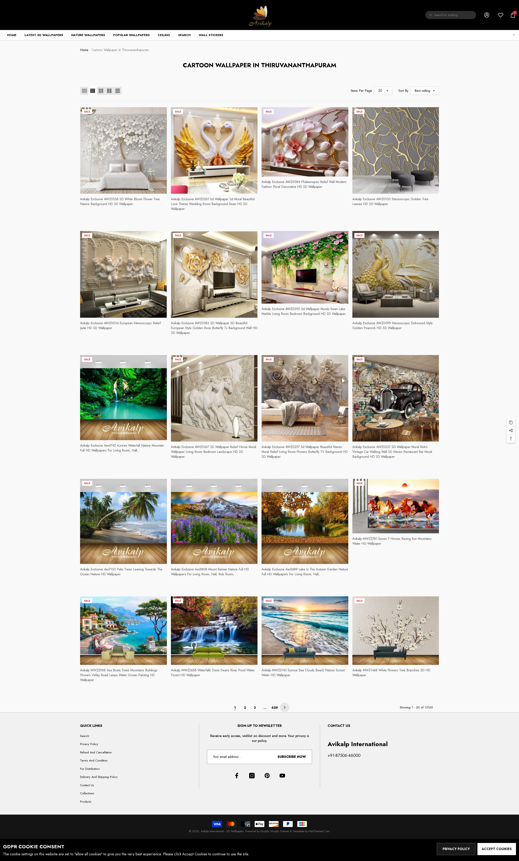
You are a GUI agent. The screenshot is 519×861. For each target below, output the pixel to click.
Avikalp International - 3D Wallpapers (222, 831)
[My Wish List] (501, 15)
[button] (513, 15)
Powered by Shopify (257, 831)
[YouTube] (282, 775)
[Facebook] (236, 775)
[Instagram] (252, 775)
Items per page (361, 90)
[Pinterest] (267, 775)
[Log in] (487, 15)
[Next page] (284, 707)
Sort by (403, 90)
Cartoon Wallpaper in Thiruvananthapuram (120, 50)
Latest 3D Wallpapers (44, 35)
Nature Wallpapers (88, 35)
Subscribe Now (292, 756)
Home (84, 50)
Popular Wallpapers (131, 35)
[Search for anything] (450, 15)
